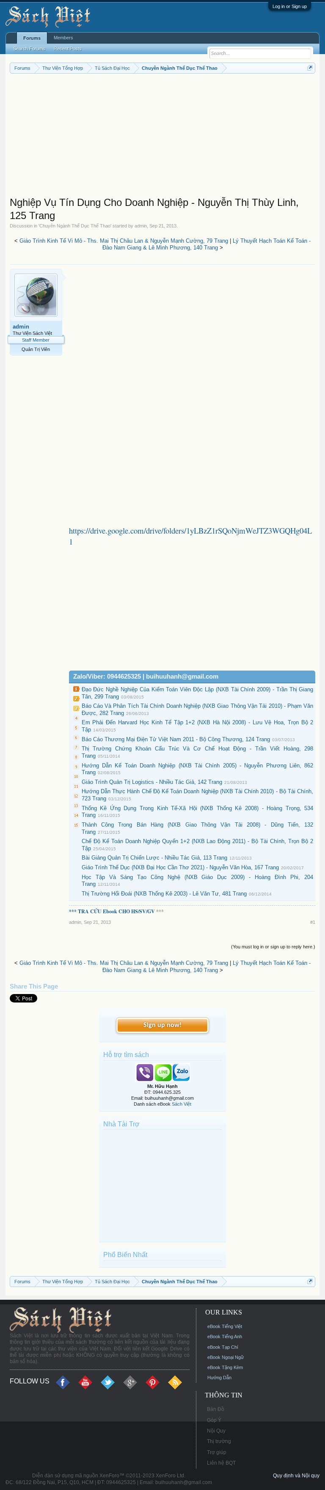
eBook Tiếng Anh (224, 1336)
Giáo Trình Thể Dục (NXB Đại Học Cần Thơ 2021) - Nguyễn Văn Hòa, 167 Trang (180, 867)
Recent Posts (68, 48)
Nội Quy (216, 1431)
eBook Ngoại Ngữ (225, 1357)
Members (63, 37)
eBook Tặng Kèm (225, 1367)
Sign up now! (162, 1025)
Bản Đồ (215, 1409)
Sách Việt (181, 1104)
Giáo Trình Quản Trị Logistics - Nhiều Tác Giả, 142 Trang (152, 782)
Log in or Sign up (290, 6)
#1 (312, 922)
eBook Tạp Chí (222, 1347)
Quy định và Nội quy (296, 1476)
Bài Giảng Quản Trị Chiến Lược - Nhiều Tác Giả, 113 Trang (154, 858)
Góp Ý (214, 1420)
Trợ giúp (216, 1452)
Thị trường (219, 1441)
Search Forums (29, 48)
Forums (32, 38)
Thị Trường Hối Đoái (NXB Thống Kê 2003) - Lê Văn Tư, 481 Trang (164, 893)
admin (141, 225)
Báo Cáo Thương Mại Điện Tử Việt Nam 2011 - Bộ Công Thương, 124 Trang (176, 739)
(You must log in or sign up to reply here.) (273, 946)
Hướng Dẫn (219, 1377)
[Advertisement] (163, 137)
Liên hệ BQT (221, 1463)
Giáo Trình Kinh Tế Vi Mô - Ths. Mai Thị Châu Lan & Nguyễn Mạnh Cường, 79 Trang (123, 241)
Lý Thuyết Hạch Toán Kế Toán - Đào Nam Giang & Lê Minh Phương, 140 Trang (206, 244)
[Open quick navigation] (310, 68)
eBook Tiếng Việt (224, 1326)
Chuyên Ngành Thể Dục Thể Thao (74, 225)
